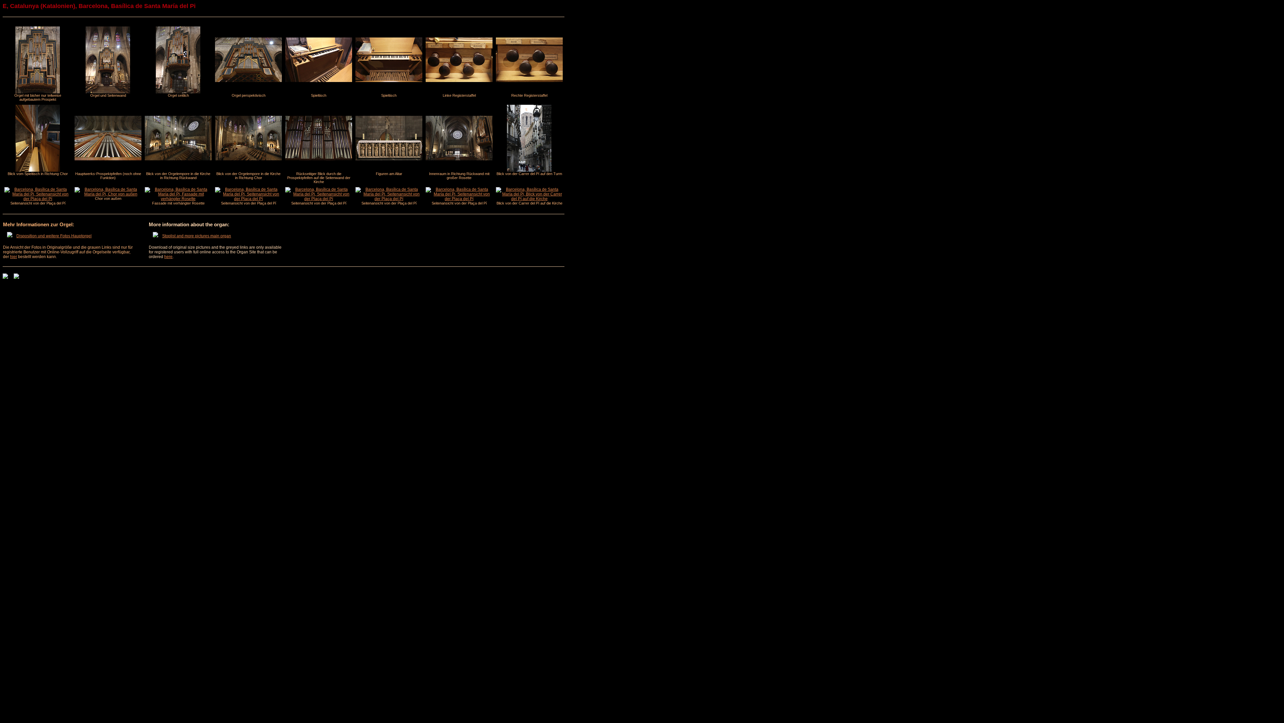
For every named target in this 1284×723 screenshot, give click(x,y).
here (168, 256)
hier (13, 256)
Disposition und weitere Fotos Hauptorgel (54, 236)
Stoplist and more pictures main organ (196, 236)
